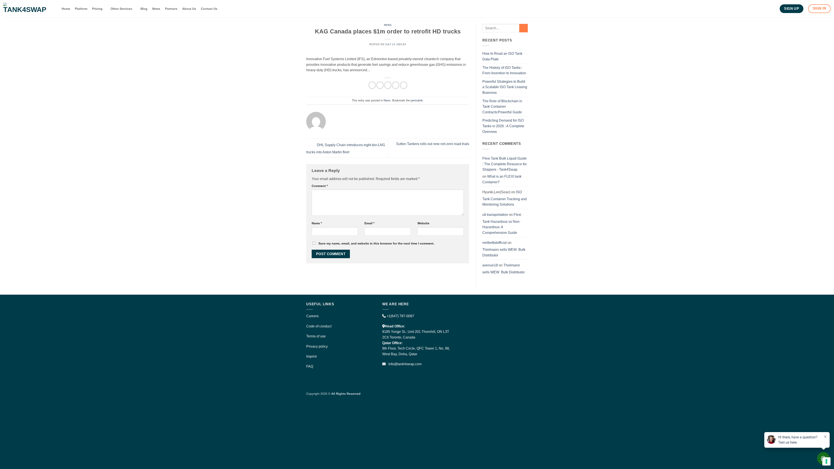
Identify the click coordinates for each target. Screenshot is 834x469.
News (156, 8)
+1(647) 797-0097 (400, 316)
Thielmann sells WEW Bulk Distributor (503, 252)
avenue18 (490, 265)
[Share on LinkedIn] (403, 85)
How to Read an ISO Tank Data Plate (502, 56)
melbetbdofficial (494, 242)
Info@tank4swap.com (405, 364)
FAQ (309, 366)
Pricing (97, 8)
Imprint (311, 356)
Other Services (121, 8)
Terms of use (316, 336)
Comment (320, 186)
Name (317, 223)
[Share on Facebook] (372, 85)
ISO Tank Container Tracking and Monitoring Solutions (504, 198)
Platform (81, 8)
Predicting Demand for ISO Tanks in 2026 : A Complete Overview (503, 126)
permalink (417, 100)
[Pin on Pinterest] (395, 85)
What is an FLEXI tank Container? (501, 179)
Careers (312, 316)
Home (66, 8)
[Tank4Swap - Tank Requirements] (25, 9)
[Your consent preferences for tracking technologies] (826, 461)
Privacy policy (317, 346)
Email (369, 223)
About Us (189, 8)
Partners (171, 8)
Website (423, 223)
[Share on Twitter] (380, 85)
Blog (144, 8)
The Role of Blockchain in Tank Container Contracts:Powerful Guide (502, 106)
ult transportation (495, 214)
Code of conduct (318, 326)
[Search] (55, 8)
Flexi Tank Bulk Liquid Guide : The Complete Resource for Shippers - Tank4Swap (504, 164)
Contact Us (209, 8)
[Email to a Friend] (387, 85)
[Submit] (523, 28)
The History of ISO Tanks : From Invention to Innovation (504, 70)
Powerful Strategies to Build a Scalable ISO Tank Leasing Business (504, 87)
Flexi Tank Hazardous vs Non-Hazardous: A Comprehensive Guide (501, 223)
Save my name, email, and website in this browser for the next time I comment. (376, 243)
